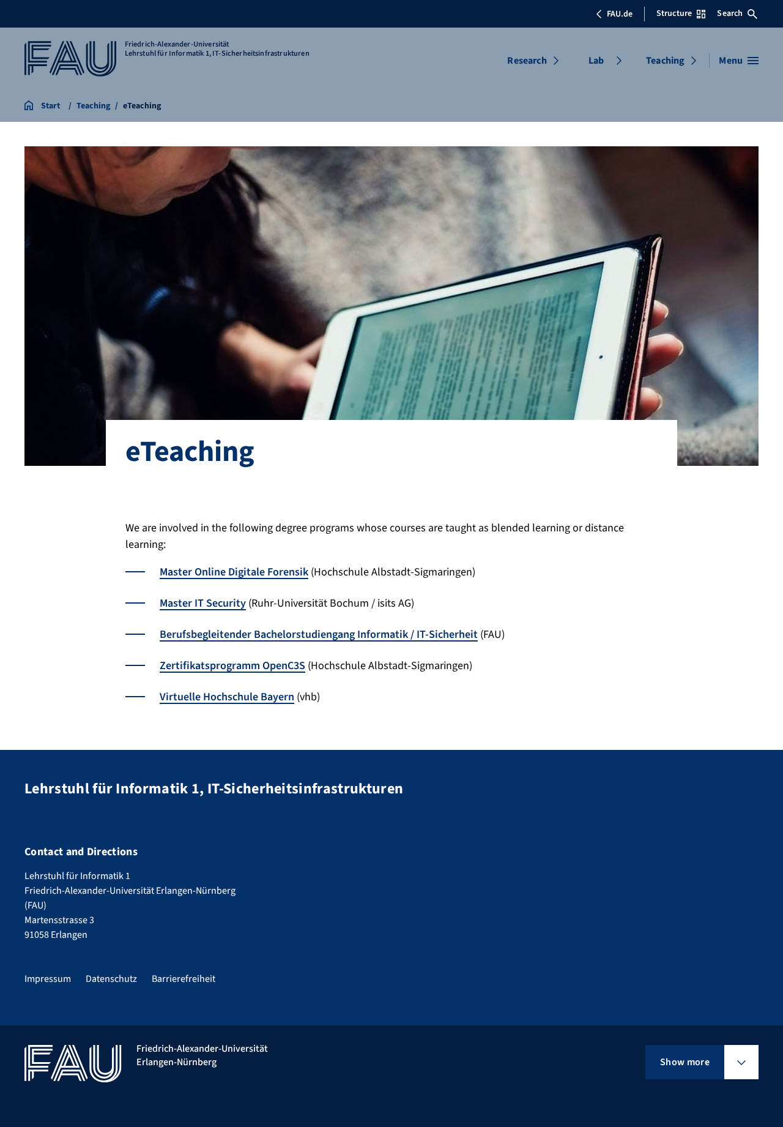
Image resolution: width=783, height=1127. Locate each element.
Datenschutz (111, 979)
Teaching (665, 60)
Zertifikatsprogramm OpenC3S (232, 665)
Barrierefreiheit (183, 979)
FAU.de (620, 14)
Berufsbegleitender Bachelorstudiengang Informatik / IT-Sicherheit (319, 634)
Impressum (47, 979)
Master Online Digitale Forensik (234, 572)
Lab (596, 60)
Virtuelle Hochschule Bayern (227, 697)
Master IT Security (203, 603)
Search (730, 13)
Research (526, 60)
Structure (674, 13)
